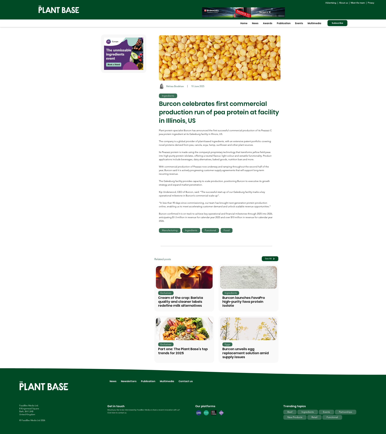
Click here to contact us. (117, 413)
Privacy (371, 2)
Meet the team (358, 2)
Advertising (331, 2)
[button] (255, 23)
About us (343, 2)
